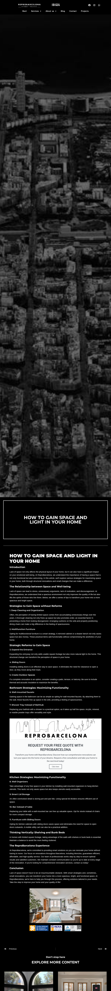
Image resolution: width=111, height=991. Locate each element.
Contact (73, 11)
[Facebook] (89, 5)
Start (24, 11)
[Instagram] (94, 5)
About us (50, 11)
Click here (55, 767)
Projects (85, 11)
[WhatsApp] (99, 5)
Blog (63, 11)
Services (35, 11)
